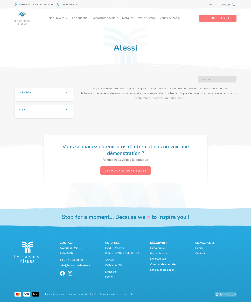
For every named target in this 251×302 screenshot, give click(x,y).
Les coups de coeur (162, 270)
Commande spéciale (105, 18)
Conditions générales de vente (116, 294)
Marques (128, 18)
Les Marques (158, 259)
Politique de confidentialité (82, 294)
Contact (212, 4)
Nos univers (56, 18)
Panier (199, 248)
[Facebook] (62, 273)
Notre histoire (147, 18)
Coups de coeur (170, 18)
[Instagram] (70, 273)
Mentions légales (54, 294)
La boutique (79, 18)
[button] (44, 92)
